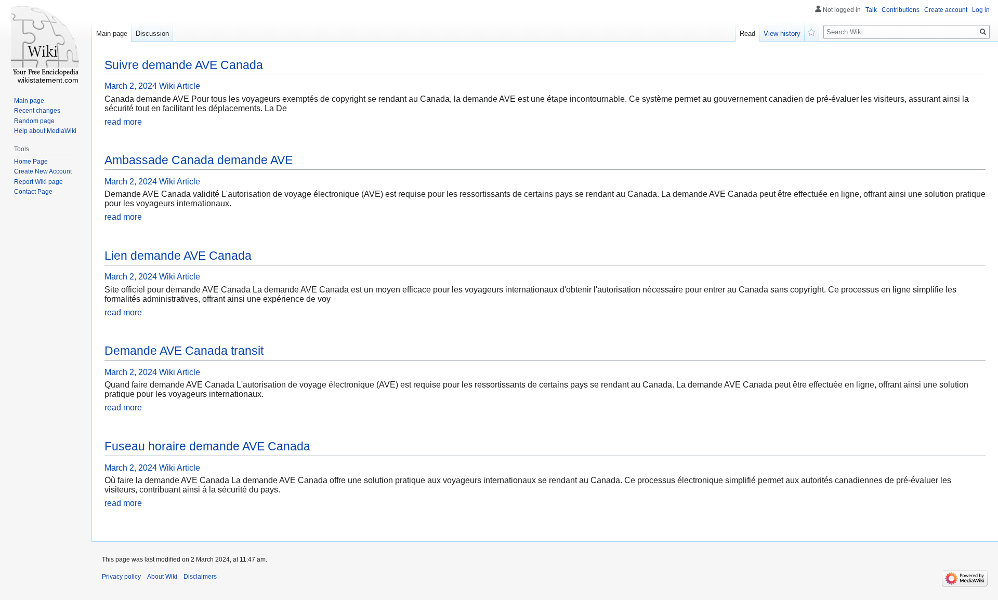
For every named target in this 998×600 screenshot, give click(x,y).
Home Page (31, 161)
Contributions (901, 10)
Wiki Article (179, 86)
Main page (111, 33)
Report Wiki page (38, 181)
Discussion (152, 33)
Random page (34, 121)
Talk (871, 10)
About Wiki (162, 576)
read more (123, 121)
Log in (981, 10)
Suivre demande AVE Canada (183, 65)
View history (782, 33)
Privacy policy (121, 576)
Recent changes (37, 110)
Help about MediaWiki (45, 131)
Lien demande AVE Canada (178, 255)
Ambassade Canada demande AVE (198, 160)
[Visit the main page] (45, 41)
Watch (812, 31)
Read (747, 33)
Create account (945, 10)
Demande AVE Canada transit (184, 350)
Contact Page (33, 191)
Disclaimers (200, 576)
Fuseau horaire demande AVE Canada (207, 446)
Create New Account (43, 171)
